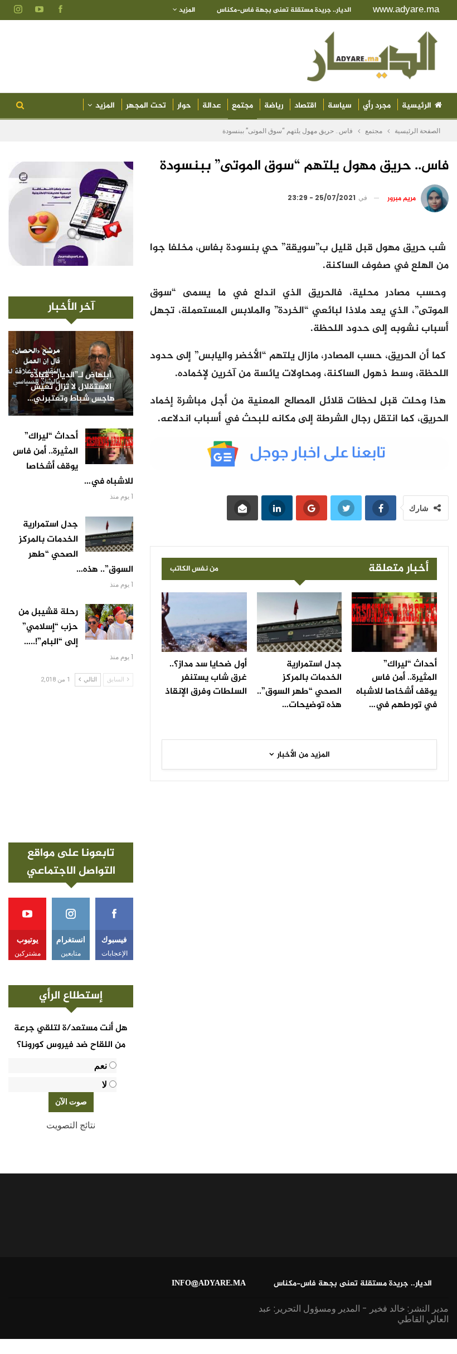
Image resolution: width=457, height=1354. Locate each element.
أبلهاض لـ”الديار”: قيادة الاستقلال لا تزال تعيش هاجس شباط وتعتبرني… (71, 387)
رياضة (273, 105)
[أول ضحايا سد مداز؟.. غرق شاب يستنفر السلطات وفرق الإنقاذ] (204, 622)
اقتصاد (305, 105)
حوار (184, 105)
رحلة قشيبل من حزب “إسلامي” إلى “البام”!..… (48, 627)
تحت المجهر (146, 105)
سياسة (340, 105)
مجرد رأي (377, 105)
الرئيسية (416, 105)
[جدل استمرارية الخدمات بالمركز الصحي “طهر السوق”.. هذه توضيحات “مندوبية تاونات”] (299, 622)
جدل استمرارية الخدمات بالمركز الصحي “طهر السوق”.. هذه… (76, 547)
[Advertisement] (70, 764)
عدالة (211, 105)
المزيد (186, 10)
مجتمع (242, 105)
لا (104, 1084)
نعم (100, 1065)
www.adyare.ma (406, 9)
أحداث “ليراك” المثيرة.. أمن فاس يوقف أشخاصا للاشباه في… (73, 459)
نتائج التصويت (70, 1125)
